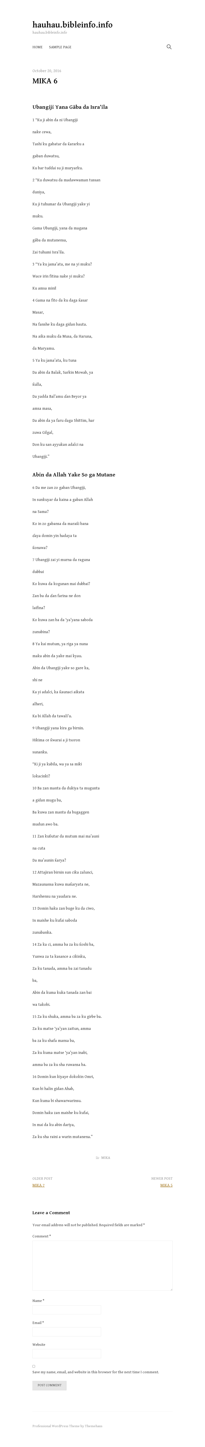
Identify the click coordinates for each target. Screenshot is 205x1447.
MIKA (105, 1158)
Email (38, 1323)
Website (38, 1345)
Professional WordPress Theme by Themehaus (67, 1426)
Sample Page (60, 47)
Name (38, 1301)
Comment (41, 1236)
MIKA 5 (166, 1185)
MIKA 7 (38, 1185)
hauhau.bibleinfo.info (72, 25)
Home (37, 47)
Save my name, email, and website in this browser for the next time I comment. (95, 1372)
